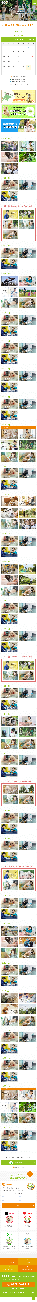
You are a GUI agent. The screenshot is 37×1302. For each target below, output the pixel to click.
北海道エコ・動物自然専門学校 (4, 2)
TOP (2, 1256)
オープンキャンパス (9, 1262)
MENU (34, 3)
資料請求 (28, 1262)
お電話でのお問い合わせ (28, 1269)
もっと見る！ (18, 1205)
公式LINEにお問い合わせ (20, 1162)
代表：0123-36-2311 (18, 1288)
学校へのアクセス (19, 1167)
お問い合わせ (9, 1269)
